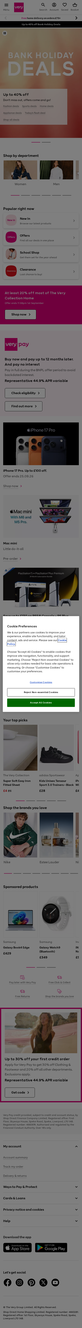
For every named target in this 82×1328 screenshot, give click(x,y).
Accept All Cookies (41, 702)
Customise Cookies (41, 682)
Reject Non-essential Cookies (41, 692)
